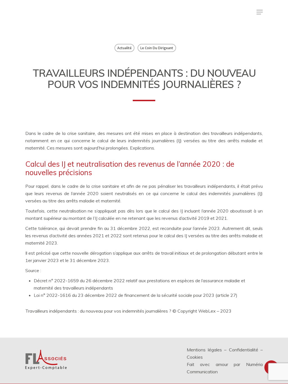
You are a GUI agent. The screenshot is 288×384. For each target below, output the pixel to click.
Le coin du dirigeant (156, 48)
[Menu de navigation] (259, 12)
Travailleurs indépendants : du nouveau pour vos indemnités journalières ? (98, 311)
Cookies (195, 357)
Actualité (124, 48)
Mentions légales (204, 350)
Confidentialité (243, 350)
